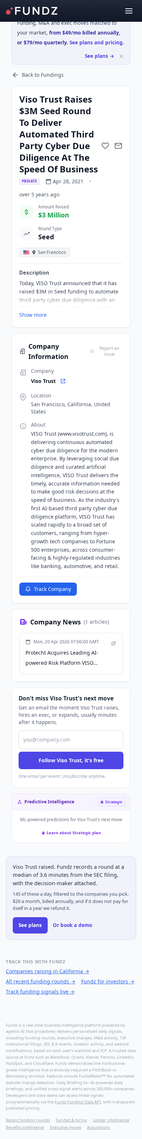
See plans (30, 925)
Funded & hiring (71, 1120)
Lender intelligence (111, 1120)
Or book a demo (72, 925)
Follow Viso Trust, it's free (71, 760)
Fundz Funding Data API (78, 1101)
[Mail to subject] (118, 145)
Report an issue (109, 351)
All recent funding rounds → (40, 981)
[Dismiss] (121, 56)
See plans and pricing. (97, 42)
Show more (33, 314)
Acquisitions (98, 1127)
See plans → (99, 56)
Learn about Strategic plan (74, 832)
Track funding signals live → (40, 991)
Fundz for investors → (107, 981)
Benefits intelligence (25, 1127)
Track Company (52, 589)
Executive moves (65, 1127)
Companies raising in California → (47, 971)
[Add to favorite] (105, 145)
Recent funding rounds (28, 1120)
